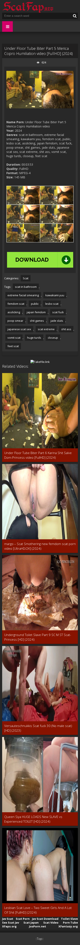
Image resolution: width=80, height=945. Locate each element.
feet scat (13, 346)
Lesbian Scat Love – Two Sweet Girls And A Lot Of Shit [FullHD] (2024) (38, 910)
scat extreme (46, 329)
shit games (37, 321)
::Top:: (40, 939)
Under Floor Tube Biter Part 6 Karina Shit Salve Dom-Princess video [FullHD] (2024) (38, 455)
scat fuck (58, 312)
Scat (25, 278)
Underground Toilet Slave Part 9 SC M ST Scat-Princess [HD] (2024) (37, 637)
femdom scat (15, 304)
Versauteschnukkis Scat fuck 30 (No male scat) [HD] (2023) (38, 728)
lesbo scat (51, 304)
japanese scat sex (19, 329)
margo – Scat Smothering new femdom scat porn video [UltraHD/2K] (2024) (40, 546)
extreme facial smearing (23, 295)
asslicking (13, 312)
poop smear (15, 321)
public (35, 304)
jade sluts (57, 321)
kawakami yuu (54, 295)
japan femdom (36, 312)
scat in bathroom (26, 287)
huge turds (34, 338)
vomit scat (13, 338)
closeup (53, 338)
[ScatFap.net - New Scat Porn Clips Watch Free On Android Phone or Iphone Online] (27, 6)
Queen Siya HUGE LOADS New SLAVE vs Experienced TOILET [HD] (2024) (33, 819)
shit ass (66, 329)
